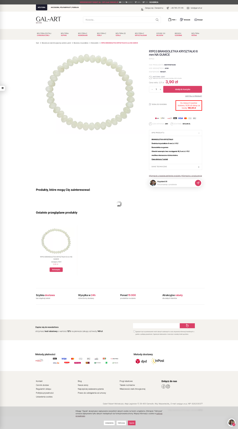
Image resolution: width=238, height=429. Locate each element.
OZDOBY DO (160, 34)
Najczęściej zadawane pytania (91, 389)
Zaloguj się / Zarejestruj (154, 8)
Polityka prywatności (45, 393)
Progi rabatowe (126, 381)
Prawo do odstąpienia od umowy (92, 393)
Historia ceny (159, 77)
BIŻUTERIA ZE (121, 34)
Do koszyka (56, 270)
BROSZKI (178, 34)
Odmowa (121, 423)
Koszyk (200, 20)
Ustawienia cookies (44, 396)
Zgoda (131, 423)
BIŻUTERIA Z (83, 34)
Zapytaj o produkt (193, 96)
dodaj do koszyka (182, 89)
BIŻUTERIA (41, 7)
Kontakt (39, 381)
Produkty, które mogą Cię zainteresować (63, 190)
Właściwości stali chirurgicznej (132, 389)
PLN (173, 20)
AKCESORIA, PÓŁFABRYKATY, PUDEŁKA (65, 7)
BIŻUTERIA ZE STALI (44, 34)
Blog (80, 381)
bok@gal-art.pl (196, 8)
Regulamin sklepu (43, 389)
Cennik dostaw (42, 385)
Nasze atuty (83, 385)
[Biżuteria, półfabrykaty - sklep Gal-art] (49, 19)
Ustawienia (109, 423)
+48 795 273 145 (177, 8)
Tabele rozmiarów (127, 385)
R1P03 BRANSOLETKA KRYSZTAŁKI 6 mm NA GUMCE (56, 258)
